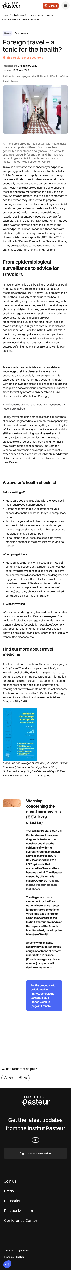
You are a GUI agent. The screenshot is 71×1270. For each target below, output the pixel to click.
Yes (10, 1077)
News (50, 15)
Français (9, 1256)
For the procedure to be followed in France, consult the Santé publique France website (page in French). (43, 996)
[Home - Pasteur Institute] (11, 5)
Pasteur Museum (18, 1210)
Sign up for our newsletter (35, 1153)
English (20, 1256)
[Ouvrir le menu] (65, 5)
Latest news (36, 15)
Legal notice (23, 1250)
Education (13, 1200)
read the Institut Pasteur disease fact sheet (42, 885)
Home (4, 15)
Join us (10, 1181)
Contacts (8, 1250)
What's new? (19, 15)
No (25, 1077)
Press (9, 1191)
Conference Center (20, 1220)
